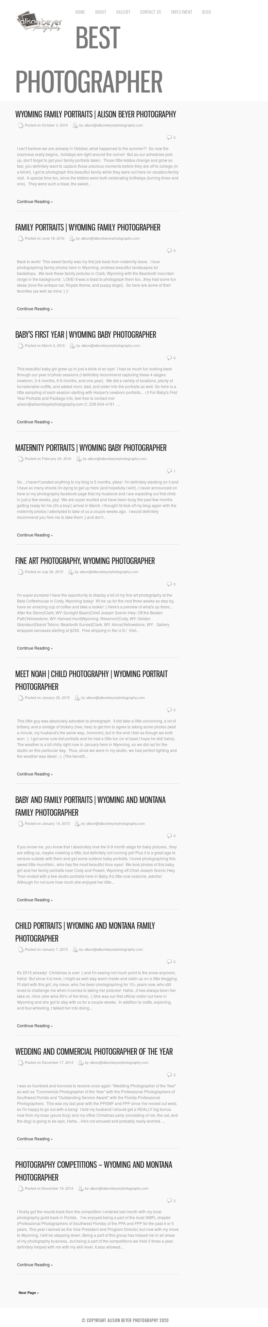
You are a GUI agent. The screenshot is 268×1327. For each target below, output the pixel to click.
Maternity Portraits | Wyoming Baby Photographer (90, 448)
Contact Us (150, 12)
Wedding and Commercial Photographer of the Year (94, 1051)
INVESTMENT (182, 12)
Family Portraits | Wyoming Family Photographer (87, 227)
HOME (80, 12)
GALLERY (123, 12)
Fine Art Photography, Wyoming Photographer (85, 561)
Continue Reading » (35, 201)
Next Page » (29, 1292)
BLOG (206, 12)
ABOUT (101, 12)
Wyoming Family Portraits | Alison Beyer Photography (95, 114)
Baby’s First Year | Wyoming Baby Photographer (85, 335)
